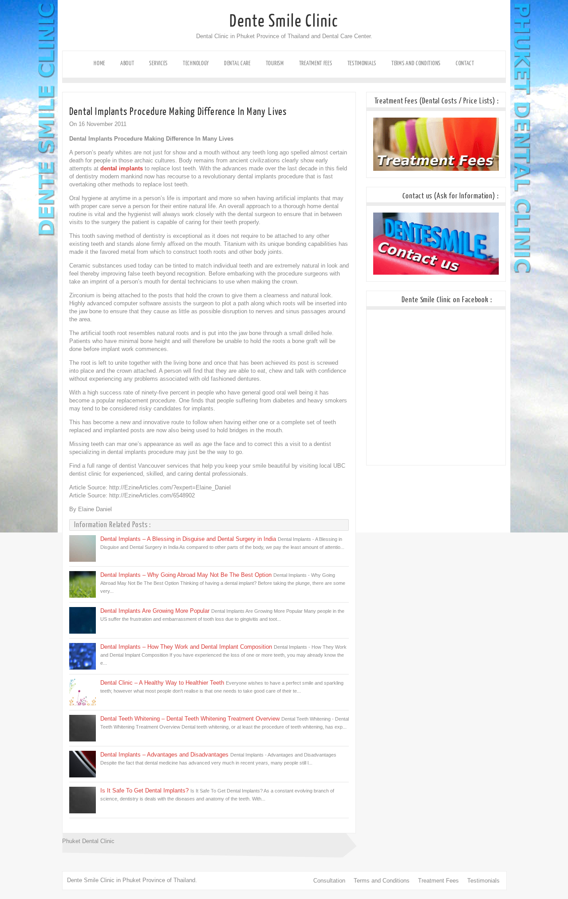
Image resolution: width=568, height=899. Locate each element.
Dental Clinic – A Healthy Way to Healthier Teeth (162, 682)
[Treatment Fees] (436, 169)
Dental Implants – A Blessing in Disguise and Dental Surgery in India (188, 539)
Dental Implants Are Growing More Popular (154, 610)
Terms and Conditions (416, 63)
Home (99, 63)
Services (158, 63)
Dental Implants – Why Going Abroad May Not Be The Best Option (186, 575)
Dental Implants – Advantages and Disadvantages (164, 754)
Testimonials (361, 63)
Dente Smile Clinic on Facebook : (447, 300)
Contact (465, 63)
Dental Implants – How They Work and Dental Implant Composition (186, 646)
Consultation (329, 880)
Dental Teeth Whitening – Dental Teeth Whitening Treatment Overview (190, 718)
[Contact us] (436, 272)
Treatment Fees (315, 63)
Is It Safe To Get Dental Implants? (144, 790)
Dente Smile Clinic (284, 21)
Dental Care (237, 63)
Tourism (275, 63)
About (127, 63)
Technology (196, 63)
